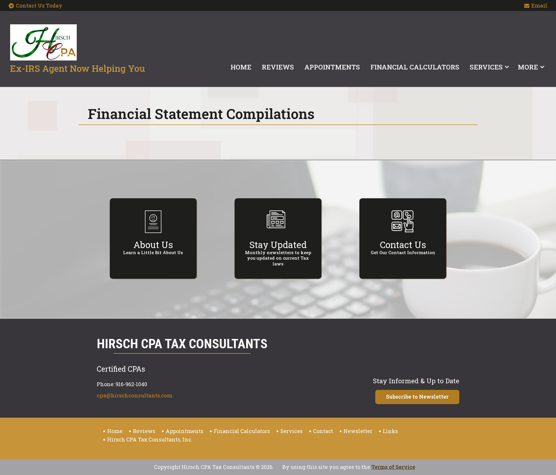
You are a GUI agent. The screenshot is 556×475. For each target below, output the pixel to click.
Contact (323, 431)
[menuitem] (241, 65)
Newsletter (357, 431)
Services (486, 67)
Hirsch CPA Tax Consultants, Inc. (149, 439)
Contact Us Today (39, 5)
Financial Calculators (414, 67)
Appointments (332, 67)
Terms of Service (393, 466)
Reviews (278, 67)
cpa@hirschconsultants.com (134, 395)
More (528, 67)
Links (390, 431)
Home (241, 67)
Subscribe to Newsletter (417, 396)
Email (539, 5)
